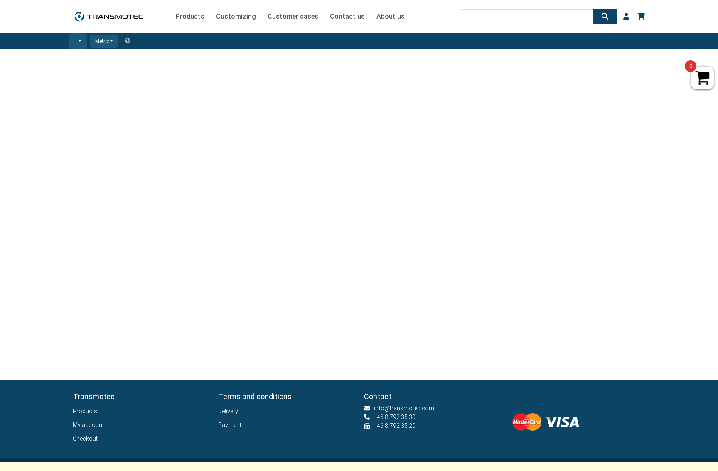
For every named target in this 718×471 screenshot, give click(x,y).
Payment (230, 425)
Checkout (85, 438)
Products (85, 411)
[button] (78, 41)
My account (88, 425)
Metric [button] (102, 41)
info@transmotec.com (404, 408)
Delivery (228, 411)
